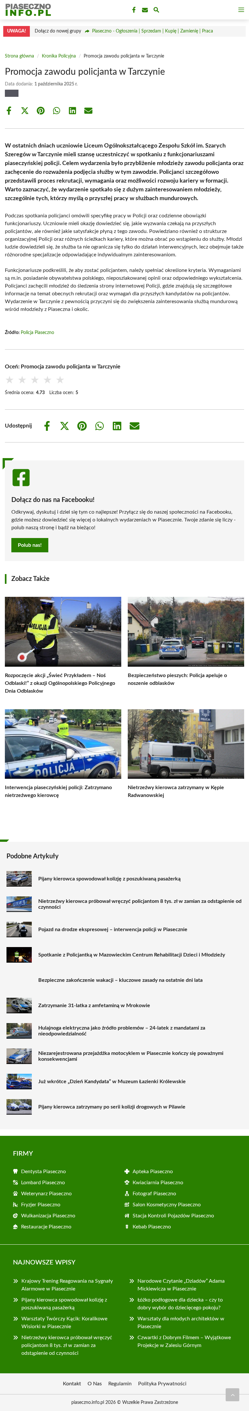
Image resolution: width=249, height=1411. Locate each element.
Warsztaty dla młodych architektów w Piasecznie (180, 1322)
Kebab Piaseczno (152, 1226)
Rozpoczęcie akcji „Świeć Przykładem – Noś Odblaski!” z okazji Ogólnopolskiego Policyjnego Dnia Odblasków (60, 683)
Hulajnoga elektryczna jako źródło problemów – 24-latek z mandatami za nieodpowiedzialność (121, 1030)
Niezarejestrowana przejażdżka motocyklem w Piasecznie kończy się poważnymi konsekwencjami (130, 1056)
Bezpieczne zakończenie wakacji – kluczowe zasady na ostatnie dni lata (120, 980)
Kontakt (72, 1383)
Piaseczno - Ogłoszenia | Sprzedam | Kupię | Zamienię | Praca (152, 31)
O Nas (95, 1383)
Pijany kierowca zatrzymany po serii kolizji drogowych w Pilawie (111, 1107)
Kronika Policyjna (59, 56)
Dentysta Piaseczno (43, 1171)
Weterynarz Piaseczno (46, 1193)
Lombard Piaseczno (43, 1182)
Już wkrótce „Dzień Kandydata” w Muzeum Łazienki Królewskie (112, 1081)
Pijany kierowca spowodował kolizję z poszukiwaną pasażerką (109, 878)
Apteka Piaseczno (153, 1171)
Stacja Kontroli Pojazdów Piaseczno (173, 1215)
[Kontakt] (144, 10)
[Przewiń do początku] (232, 1394)
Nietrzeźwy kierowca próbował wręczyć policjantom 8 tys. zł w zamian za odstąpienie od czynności (140, 904)
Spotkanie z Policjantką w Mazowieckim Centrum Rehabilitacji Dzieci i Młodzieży (131, 954)
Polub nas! (30, 545)
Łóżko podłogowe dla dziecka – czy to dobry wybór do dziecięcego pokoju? (180, 1303)
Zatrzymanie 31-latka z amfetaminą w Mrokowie (94, 1005)
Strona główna (19, 56)
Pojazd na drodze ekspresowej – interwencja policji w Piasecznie (112, 929)
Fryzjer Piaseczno (40, 1204)
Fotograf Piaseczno (154, 1193)
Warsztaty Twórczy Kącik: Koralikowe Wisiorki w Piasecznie (64, 1322)
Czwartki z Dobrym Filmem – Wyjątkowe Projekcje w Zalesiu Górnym (184, 1341)
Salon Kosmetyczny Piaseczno (167, 1204)
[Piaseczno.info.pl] (27, 9)
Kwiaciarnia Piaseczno (158, 1182)
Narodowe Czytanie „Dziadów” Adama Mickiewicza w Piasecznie (181, 1284)
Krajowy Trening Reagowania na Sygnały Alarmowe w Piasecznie (67, 1284)
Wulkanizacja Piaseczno (48, 1215)
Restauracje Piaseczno (46, 1226)
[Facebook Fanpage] (133, 10)
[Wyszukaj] (156, 11)
